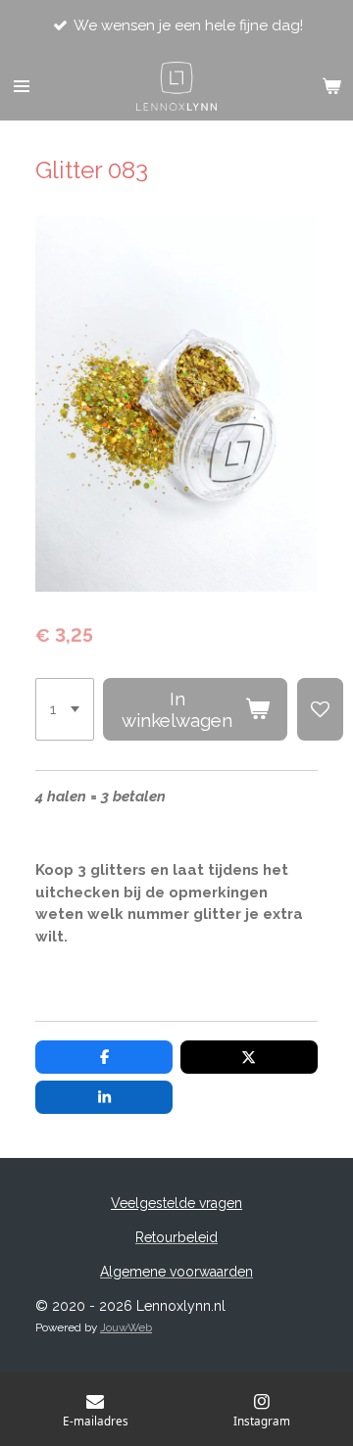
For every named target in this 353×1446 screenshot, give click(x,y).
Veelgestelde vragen (176, 1203)
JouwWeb (126, 1327)
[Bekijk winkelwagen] (331, 86)
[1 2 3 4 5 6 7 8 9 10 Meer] (64, 709)
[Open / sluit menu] (21, 86)
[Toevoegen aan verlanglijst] (320, 709)
